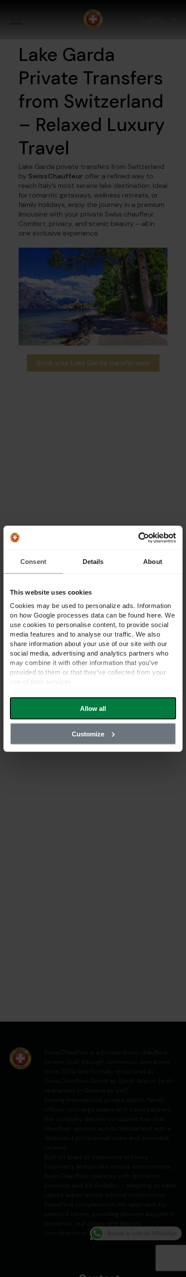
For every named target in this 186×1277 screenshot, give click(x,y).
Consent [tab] (33, 561)
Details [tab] (93, 561)
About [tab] (152, 561)
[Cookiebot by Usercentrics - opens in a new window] (138, 537)
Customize (88, 733)
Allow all (93, 708)
